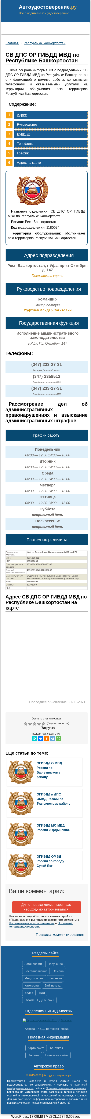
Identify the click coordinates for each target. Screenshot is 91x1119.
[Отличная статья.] (44, 724)
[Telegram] (52, 738)
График (23, 153)
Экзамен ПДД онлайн (39, 1000)
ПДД (42, 992)
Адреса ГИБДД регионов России (47, 1028)
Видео (29, 992)
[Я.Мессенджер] (34, 738)
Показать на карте (47, 276)
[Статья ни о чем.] (26, 724)
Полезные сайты (56, 1055)
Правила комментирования (60, 934)
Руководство (27, 124)
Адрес (22, 115)
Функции (23, 134)
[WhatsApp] (58, 738)
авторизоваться (56, 909)
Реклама (34, 1055)
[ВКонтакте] (40, 738)
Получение (55, 963)
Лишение (55, 978)
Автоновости (33, 963)
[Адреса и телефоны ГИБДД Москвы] (47, 1020)
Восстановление (36, 971)
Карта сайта (36, 1048)
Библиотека (52, 985)
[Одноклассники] (46, 738)
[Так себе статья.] (30, 724)
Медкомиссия (34, 978)
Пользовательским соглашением (31, 923)
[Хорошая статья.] (39, 724)
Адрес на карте (29, 162)
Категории (32, 985)
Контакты (56, 1048)
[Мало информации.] (35, 724)
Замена (58, 971)
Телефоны (25, 143)
